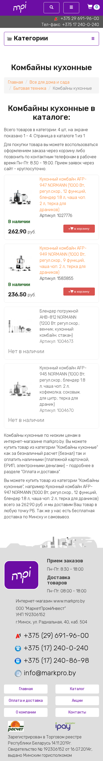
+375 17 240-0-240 (80, 24)
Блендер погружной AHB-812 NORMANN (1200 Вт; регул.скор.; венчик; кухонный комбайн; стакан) (59, 323)
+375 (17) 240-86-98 (55, 660)
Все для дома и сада (49, 82)
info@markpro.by (49, 673)
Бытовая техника (29, 88)
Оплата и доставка (26, 700)
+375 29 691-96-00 (79, 18)
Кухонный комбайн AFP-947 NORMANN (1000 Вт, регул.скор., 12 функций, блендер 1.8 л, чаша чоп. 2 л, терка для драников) (63, 194)
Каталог (77, 689)
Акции (77, 700)
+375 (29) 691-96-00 (55, 635)
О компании (26, 712)
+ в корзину (79, 228)
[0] (91, 7)
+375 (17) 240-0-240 (55, 648)
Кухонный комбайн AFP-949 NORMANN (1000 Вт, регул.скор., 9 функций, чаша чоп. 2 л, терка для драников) (63, 260)
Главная (15, 82)
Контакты (77, 712)
